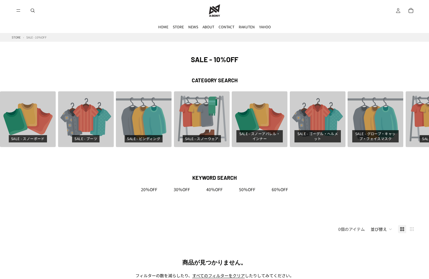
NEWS (193, 26)
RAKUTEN (247, 26)
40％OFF (214, 189)
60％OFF (280, 189)
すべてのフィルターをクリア (218, 275)
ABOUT (208, 26)
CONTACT (226, 26)
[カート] (410, 10)
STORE (178, 26)
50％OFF (247, 189)
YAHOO (265, 26)
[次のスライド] (410, 119)
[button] (381, 229)
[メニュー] (18, 10)
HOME (163, 26)
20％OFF (149, 189)
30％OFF (182, 189)
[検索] (32, 10)
